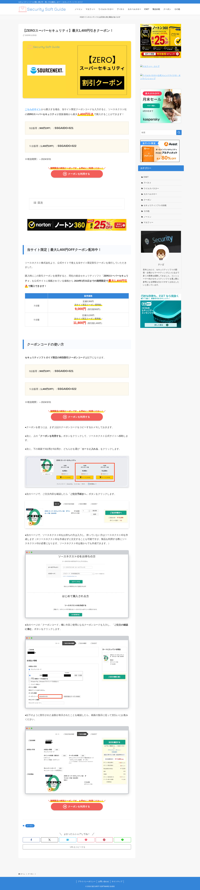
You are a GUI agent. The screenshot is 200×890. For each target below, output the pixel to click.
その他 (146, 211)
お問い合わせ (103, 881)
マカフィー (148, 222)
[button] (31, 839)
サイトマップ (117, 881)
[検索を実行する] (179, 132)
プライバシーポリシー (87, 881)
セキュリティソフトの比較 (155, 205)
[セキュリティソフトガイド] (42, 9)
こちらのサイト (33, 109)
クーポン (30, 826)
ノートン (147, 217)
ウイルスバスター (151, 188)
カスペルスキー (150, 194)
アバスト (147, 183)
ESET (146, 177)
